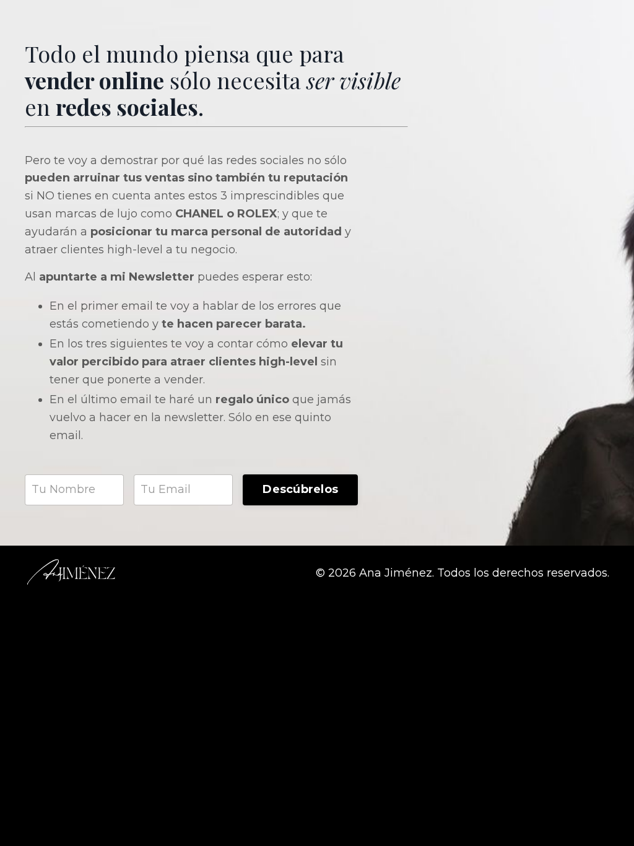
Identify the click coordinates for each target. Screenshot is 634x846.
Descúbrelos (300, 489)
